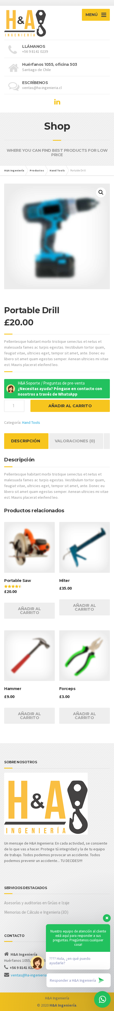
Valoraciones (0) (75, 440)
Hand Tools (31, 422)
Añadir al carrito (70, 405)
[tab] (25, 441)
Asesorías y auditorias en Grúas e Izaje (36, 902)
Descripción (25, 440)
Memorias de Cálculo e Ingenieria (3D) (36, 912)
